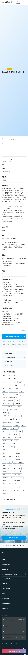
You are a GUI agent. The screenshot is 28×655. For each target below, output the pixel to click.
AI (14, 462)
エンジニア (16, 490)
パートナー (6, 431)
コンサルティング (7, 440)
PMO (14, 431)
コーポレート (6, 490)
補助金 (4, 391)
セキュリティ (14, 413)
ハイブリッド (6, 394)
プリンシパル (14, 487)
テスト (20, 462)
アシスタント (6, 481)
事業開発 (18, 403)
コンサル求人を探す (6, 564)
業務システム (6, 474)
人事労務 (16, 484)
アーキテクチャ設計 (8, 447)
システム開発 (17, 474)
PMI (4, 484)
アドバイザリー (7, 459)
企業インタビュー (6, 584)
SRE (4, 456)
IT (17, 400)
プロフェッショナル (14, 456)
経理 (4, 453)
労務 (12, 477)
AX (9, 462)
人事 (20, 471)
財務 (20, 431)
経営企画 (5, 493)
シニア (13, 471)
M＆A (18, 450)
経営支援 (5, 471)
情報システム (17, 481)
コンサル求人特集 (6, 579)
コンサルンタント (19, 437)
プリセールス (6, 376)
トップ (3, 559)
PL (19, 468)
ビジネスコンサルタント (9, 382)
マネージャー (12, 465)
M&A (10, 453)
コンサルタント (7, 425)
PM (16, 440)
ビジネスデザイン (13, 410)
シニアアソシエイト (14, 388)
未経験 (13, 444)
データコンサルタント (8, 406)
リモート (5, 444)
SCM (4, 388)
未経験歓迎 (6, 416)
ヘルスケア (14, 428)
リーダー (5, 487)
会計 (17, 419)
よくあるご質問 (5, 598)
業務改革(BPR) (7, 422)
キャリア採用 (6, 379)
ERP (22, 385)
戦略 (16, 385)
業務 (22, 391)
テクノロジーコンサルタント (10, 397)
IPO (4, 462)
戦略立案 (5, 477)
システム (16, 434)
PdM (19, 416)
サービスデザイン (7, 403)
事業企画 (16, 422)
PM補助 (5, 413)
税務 (4, 465)
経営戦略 (21, 382)
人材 (14, 468)
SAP (4, 410)
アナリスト (16, 394)
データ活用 (6, 468)
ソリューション (7, 437)
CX (13, 416)
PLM (23, 425)
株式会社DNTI (12, 139)
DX (14, 376)
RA (9, 484)
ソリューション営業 (8, 400)
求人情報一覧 (5, 569)
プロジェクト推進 (7, 419)
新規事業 (5, 428)
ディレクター (13, 391)
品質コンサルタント (8, 450)
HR (20, 465)
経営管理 (17, 453)
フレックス (17, 459)
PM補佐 (16, 425)
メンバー (20, 477)
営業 (19, 406)
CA (23, 490)
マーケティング (7, 385)
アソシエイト (6, 434)
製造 (15, 379)
